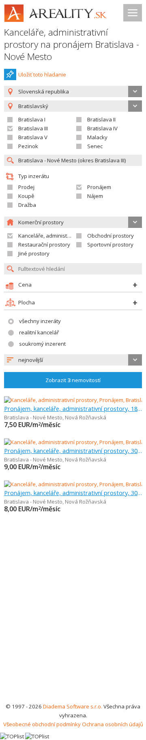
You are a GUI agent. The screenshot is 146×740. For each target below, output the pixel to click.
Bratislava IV (102, 128)
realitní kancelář (39, 332)
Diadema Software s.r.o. (72, 706)
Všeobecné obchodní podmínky (42, 724)
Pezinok (28, 146)
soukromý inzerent (42, 343)
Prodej (26, 187)
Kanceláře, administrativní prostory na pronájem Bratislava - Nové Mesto (71, 44)
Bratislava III (33, 128)
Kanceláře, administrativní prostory (61, 235)
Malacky (97, 137)
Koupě (26, 196)
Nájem (95, 196)
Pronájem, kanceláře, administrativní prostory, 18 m (73, 408)
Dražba (27, 204)
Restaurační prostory (44, 244)
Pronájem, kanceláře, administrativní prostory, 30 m (73, 451)
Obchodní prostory (110, 235)
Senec (95, 146)
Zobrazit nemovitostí (73, 380)
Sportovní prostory (110, 244)
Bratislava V (32, 137)
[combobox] (73, 91)
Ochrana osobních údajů (112, 724)
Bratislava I (31, 119)
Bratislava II (101, 119)
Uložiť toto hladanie (42, 74)
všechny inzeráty (40, 321)
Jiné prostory (33, 253)
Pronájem (99, 187)
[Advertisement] (73, 625)
